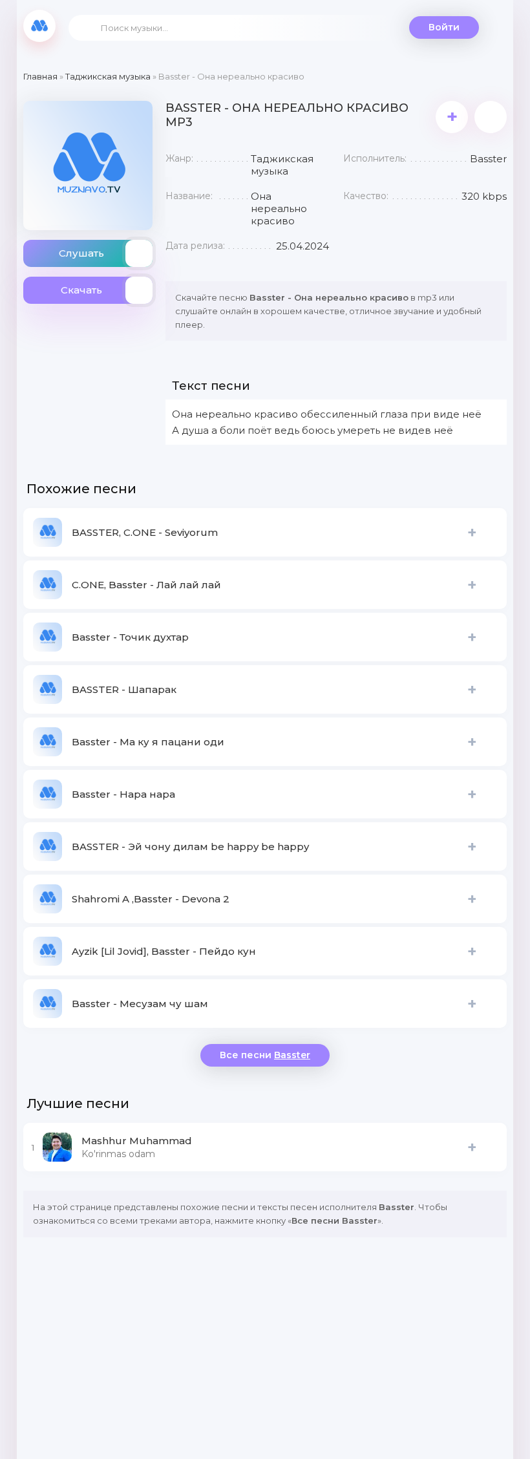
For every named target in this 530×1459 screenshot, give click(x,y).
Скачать (81, 290)
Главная (40, 76)
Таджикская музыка (108, 76)
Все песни (265, 1055)
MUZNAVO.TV (39, 26)
